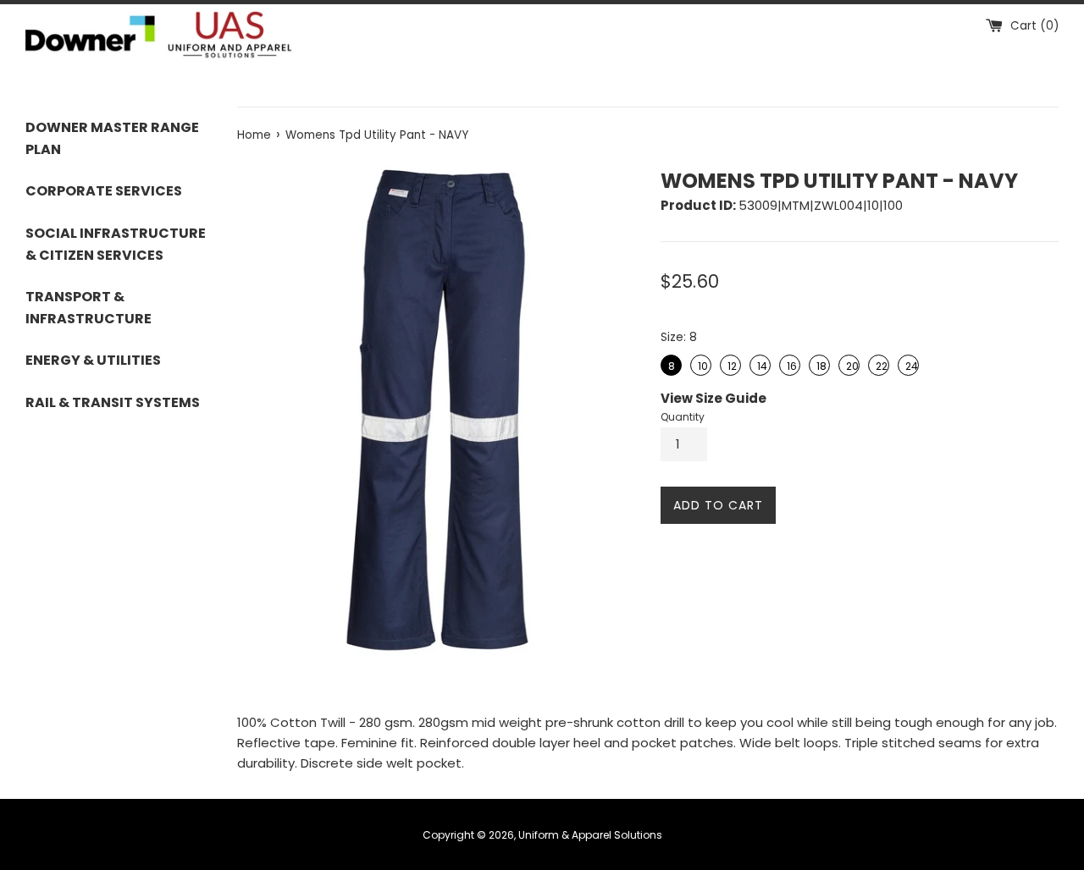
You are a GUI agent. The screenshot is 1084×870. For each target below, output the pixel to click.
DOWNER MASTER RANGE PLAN (112, 138)
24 (910, 364)
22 (880, 364)
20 (850, 364)
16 (790, 364)
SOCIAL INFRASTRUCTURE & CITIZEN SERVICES (115, 244)
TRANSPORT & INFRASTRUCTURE (88, 307)
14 (761, 364)
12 (732, 364)
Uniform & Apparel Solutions (590, 835)
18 (820, 364)
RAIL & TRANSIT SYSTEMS (112, 402)
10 (701, 364)
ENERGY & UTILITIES (93, 360)
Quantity (683, 417)
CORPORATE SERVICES (103, 191)
